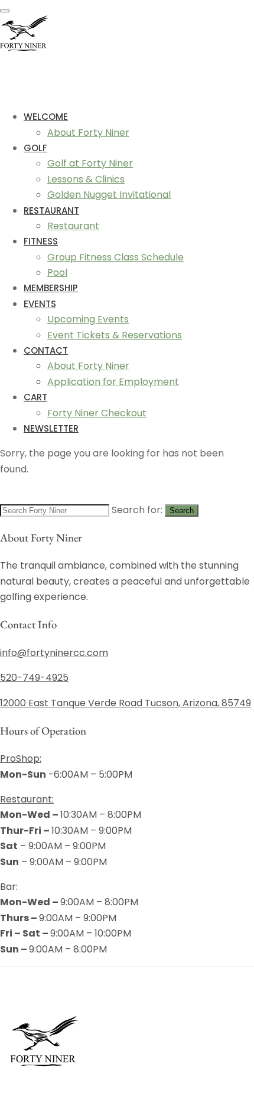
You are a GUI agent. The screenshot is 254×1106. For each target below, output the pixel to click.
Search (182, 510)
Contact (46, 350)
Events (40, 304)
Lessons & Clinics (86, 179)
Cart (35, 397)
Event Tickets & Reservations (114, 335)
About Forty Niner (88, 132)
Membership (51, 288)
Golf (35, 148)
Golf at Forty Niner (90, 163)
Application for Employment (113, 382)
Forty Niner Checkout (96, 413)
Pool (57, 272)
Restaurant (51, 210)
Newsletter (51, 428)
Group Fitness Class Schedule (115, 257)
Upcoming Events (88, 319)
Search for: (137, 510)
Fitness (41, 241)
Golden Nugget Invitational (109, 194)
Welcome (46, 116)
